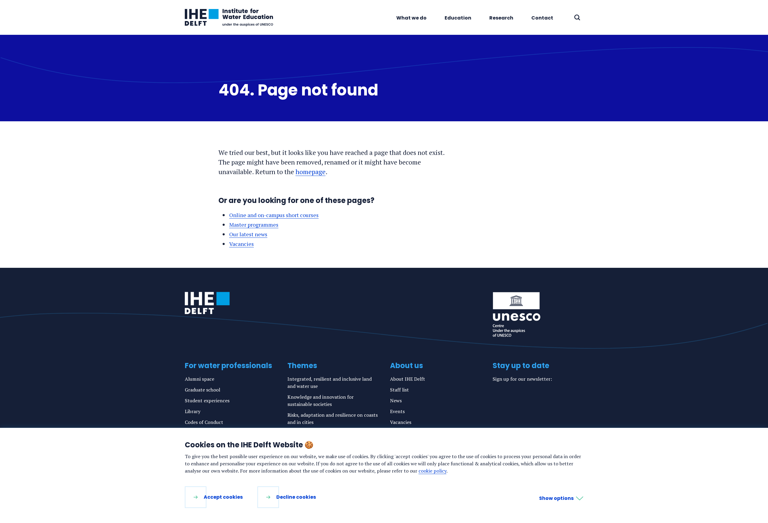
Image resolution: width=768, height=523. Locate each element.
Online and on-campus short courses (274, 215)
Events (397, 411)
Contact (542, 17)
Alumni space (199, 379)
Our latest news (248, 234)
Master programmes (253, 224)
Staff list (399, 389)
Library (192, 411)
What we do (411, 17)
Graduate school (202, 389)
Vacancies (241, 243)
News (396, 400)
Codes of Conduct (204, 422)
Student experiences (207, 400)
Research (501, 17)
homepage (311, 171)
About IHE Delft (407, 379)
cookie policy (432, 470)
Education (458, 17)
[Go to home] (207, 303)
